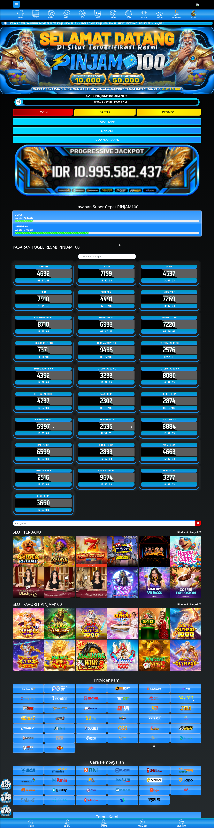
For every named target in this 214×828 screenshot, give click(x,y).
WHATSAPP (107, 121)
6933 (106, 324)
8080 (169, 375)
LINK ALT (107, 131)
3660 (43, 503)
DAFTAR (105, 112)
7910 (43, 299)
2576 (169, 350)
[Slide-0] (94, 89)
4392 (43, 375)
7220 (169, 324)
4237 (43, 401)
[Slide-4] (115, 89)
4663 (169, 452)
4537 (169, 273)
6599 (43, 452)
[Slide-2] (104, 89)
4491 (106, 299)
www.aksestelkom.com (110, 102)
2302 (106, 401)
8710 (43, 324)
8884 (169, 426)
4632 (43, 273)
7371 (43, 350)
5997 (43, 426)
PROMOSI (169, 112)
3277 (169, 477)
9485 (106, 350)
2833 (106, 452)
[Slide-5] (120, 89)
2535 (106, 426)
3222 (106, 375)
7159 (106, 273)
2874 (169, 401)
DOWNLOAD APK (107, 140)
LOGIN (43, 112)
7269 (169, 299)
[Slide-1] (99, 89)
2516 (43, 477)
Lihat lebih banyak (188, 532)
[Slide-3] (109, 89)
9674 (106, 477)
